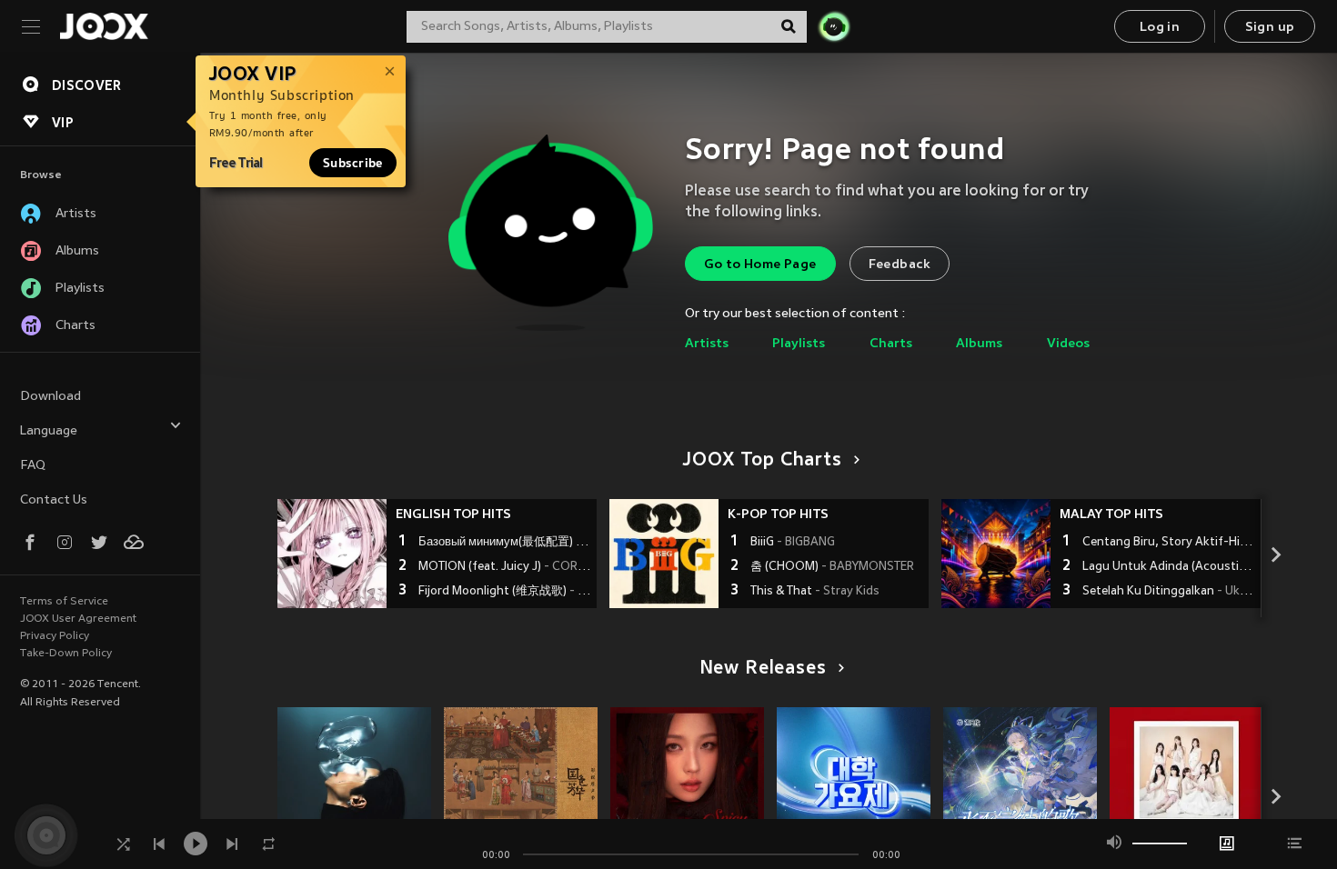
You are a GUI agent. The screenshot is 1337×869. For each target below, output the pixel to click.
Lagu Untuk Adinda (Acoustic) (1169, 567)
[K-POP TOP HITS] (664, 553)
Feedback (899, 265)
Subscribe (353, 162)
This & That (815, 591)
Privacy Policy (54, 636)
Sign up (1270, 28)
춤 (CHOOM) (832, 567)
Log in (1160, 28)
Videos (1068, 344)
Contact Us (53, 500)
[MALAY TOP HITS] (995, 553)
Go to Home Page (760, 265)
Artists (707, 344)
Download (50, 397)
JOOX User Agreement (78, 619)
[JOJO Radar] (834, 26)
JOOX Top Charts (762, 461)
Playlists (798, 344)
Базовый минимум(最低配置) (505, 542)
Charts (891, 344)
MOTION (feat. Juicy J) (505, 567)
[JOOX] (103, 26)
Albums (979, 344)
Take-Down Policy (66, 653)
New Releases (763, 669)
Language (48, 431)
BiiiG (792, 542)
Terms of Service (64, 601)
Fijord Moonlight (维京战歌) (505, 591)
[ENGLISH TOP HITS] (332, 553)
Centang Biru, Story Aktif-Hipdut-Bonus (1169, 542)
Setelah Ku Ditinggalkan (1169, 591)
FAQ (32, 466)
